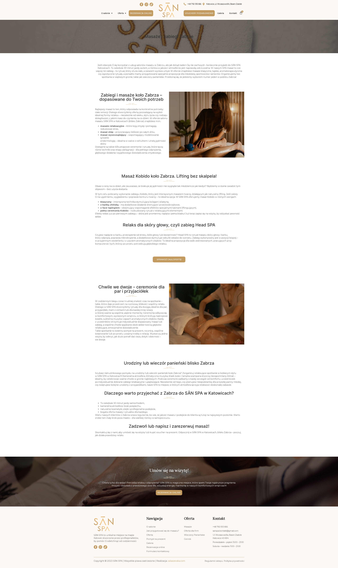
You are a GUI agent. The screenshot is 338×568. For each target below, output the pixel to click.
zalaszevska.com (176, 561)
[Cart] (241, 12)
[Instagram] (146, 4)
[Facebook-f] (141, 4)
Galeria (220, 13)
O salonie (105, 13)
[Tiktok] (151, 4)
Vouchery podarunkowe (199, 13)
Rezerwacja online (141, 13)
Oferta (121, 13)
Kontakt (233, 13)
